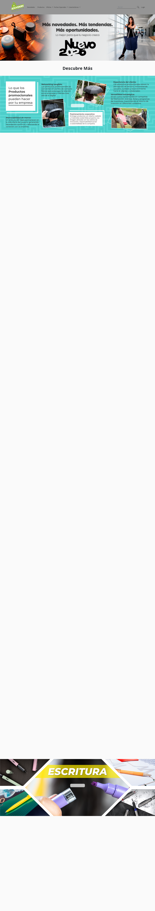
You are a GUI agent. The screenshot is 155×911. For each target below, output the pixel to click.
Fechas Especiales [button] (60, 7)
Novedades (31, 7)
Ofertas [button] (49, 7)
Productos (40, 7)
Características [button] (74, 7)
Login (143, 7)
